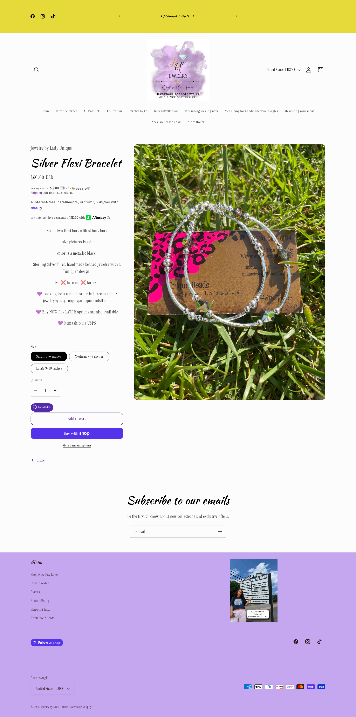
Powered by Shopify (80, 707)
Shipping (37, 193)
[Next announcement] (236, 16)
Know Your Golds (43, 618)
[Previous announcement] (119, 16)
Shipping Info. (40, 609)
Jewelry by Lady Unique (54, 707)
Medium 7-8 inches (89, 356)
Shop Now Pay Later (44, 574)
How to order (40, 583)
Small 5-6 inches (48, 356)
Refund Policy (40, 600)
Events (35, 591)
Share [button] (41, 460)
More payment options (77, 446)
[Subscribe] (220, 531)
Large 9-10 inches (49, 368)
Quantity (36, 380)
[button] (36, 70)
